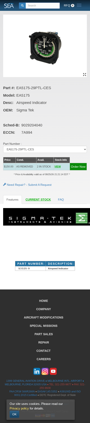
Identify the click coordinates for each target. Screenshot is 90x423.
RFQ (68, 5)
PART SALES (44, 334)
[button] (62, 166)
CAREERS (44, 359)
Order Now (78, 166)
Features (12, 199)
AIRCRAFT (43, 317)
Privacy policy (19, 408)
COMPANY (43, 309)
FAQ (61, 199)
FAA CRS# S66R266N (22, 391)
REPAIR (43, 342)
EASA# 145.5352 (47, 391)
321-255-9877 (63, 384)
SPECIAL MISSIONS (43, 325)
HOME (43, 300)
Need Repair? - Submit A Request (28, 184)
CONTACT (43, 350)
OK (14, 414)
